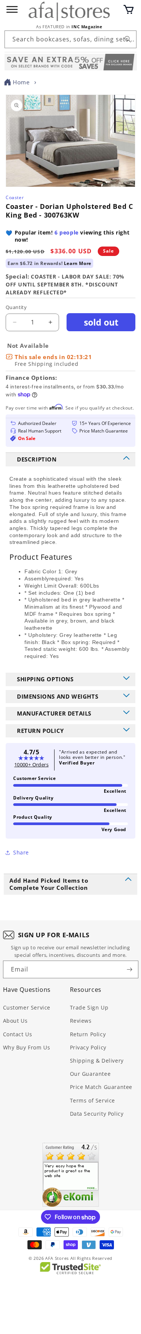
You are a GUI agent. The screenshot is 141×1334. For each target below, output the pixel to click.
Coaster (15, 197)
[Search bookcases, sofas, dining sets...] (128, 39)
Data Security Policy (97, 1113)
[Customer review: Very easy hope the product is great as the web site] (70, 1175)
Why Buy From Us (26, 1047)
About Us (15, 1020)
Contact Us (17, 1034)
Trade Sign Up (89, 1007)
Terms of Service (92, 1100)
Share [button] (21, 852)
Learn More (77, 263)
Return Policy (88, 1034)
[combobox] (70, 39)
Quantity (16, 307)
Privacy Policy (88, 1047)
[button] (128, 9)
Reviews (81, 1020)
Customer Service (27, 1007)
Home (21, 82)
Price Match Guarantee (101, 1086)
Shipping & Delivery (97, 1060)
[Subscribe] (129, 969)
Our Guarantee (90, 1073)
